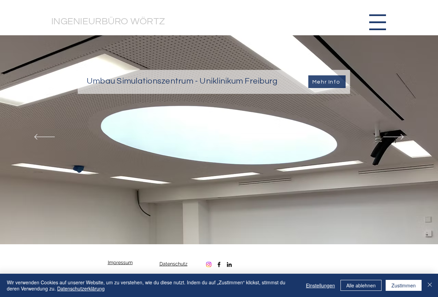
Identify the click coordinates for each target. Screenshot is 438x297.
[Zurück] (44, 137)
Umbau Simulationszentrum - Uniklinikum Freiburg (182, 81)
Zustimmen (403, 285)
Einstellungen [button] (320, 285)
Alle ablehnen (361, 285)
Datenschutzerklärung (81, 288)
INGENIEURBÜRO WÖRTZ (108, 21)
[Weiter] (393, 137)
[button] (377, 22)
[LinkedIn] (229, 264)
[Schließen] (430, 285)
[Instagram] (208, 264)
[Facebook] (219, 264)
